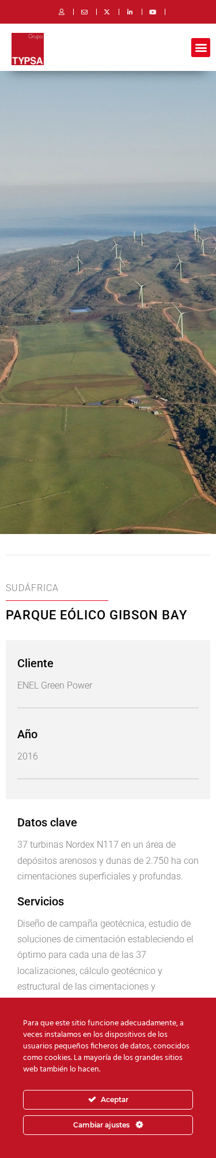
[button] (200, 47)
